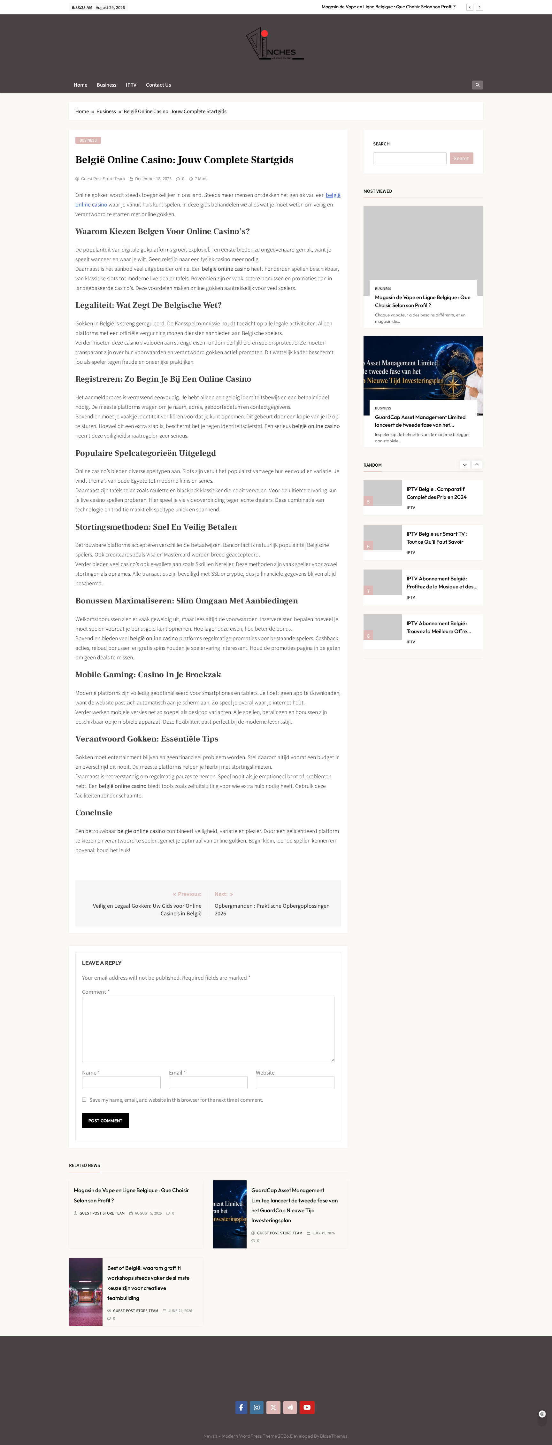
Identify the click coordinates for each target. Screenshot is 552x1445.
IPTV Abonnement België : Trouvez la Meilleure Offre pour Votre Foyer (437, 631)
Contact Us (158, 84)
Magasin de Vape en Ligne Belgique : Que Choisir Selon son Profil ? (389, 6)
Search (381, 144)
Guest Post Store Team (103, 179)
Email (177, 1072)
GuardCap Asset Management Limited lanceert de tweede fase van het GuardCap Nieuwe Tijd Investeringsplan (421, 425)
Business (106, 84)
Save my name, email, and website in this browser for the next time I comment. (176, 1099)
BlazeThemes (333, 1436)
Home (80, 84)
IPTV (131, 84)
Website (265, 1072)
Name (91, 1072)
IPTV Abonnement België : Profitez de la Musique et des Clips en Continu (440, 586)
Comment (96, 991)
